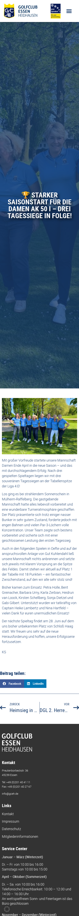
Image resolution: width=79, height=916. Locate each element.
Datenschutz (11, 828)
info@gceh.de (10, 793)
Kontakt (8, 814)
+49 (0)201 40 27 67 (19, 786)
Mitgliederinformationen (20, 836)
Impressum (10, 821)
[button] (69, 11)
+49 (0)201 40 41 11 (18, 782)
